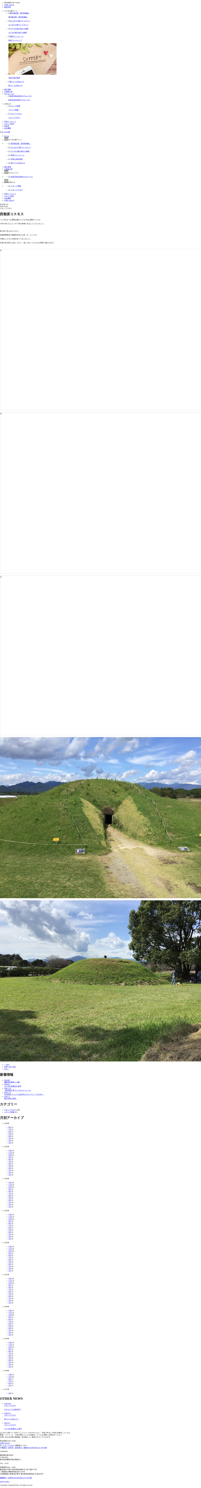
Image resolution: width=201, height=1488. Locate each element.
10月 (10, 1155)
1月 (9, 1143)
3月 (9, 1138)
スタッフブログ (10, 1110)
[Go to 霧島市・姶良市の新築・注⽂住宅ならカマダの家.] (1, 1445)
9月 (9, 1157)
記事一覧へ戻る (10, 1067)
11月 (10, 1153)
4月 (9, 1136)
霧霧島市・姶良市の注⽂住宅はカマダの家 (16, 1478)
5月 (9, 1134)
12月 (10, 1150)
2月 (9, 1140)
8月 (9, 1127)
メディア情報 (9, 1112)
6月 (9, 1132)
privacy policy (4, 1481)
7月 (9, 1129)
